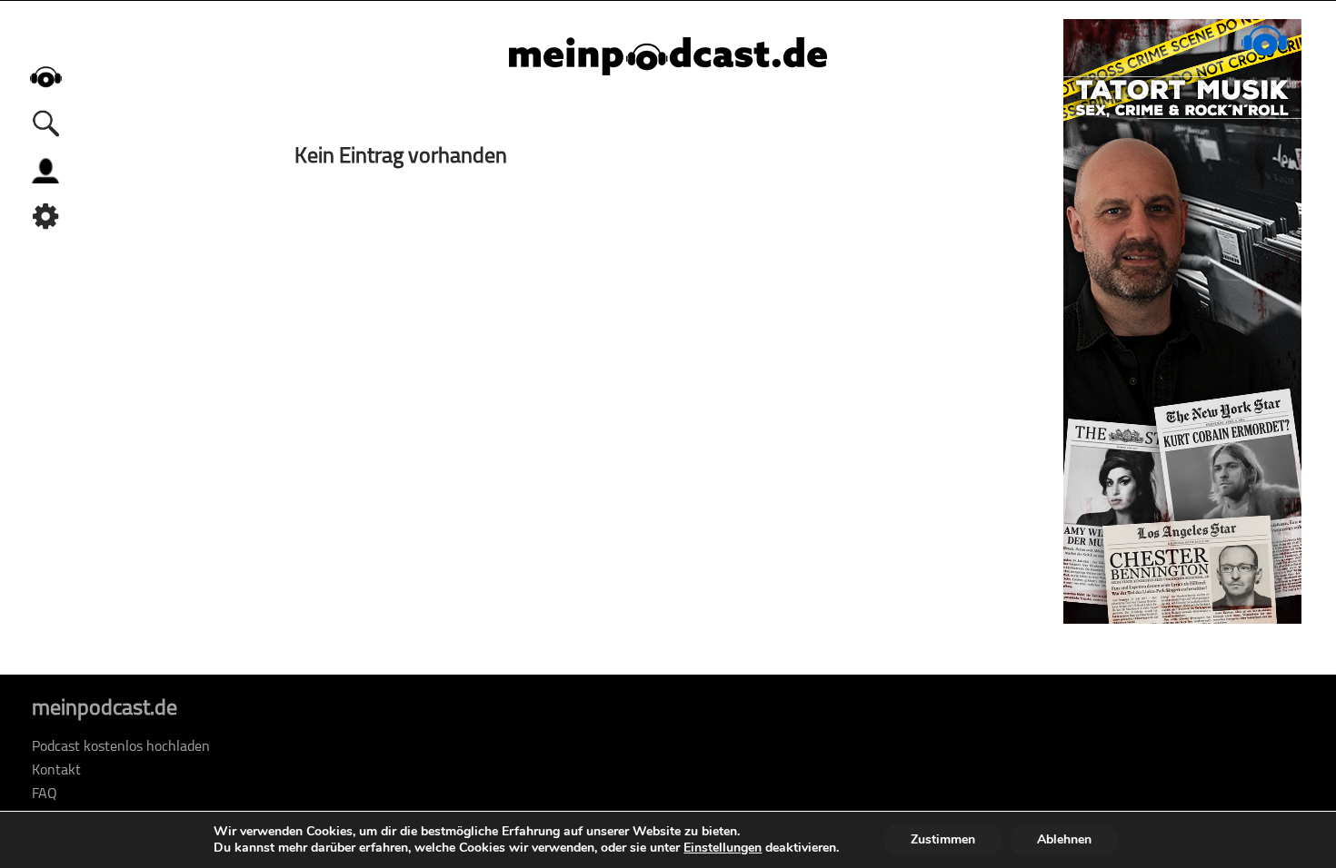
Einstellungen (722, 848)
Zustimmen (943, 839)
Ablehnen (1064, 839)
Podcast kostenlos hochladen (121, 747)
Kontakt (56, 771)
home (45, 76)
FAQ (44, 794)
